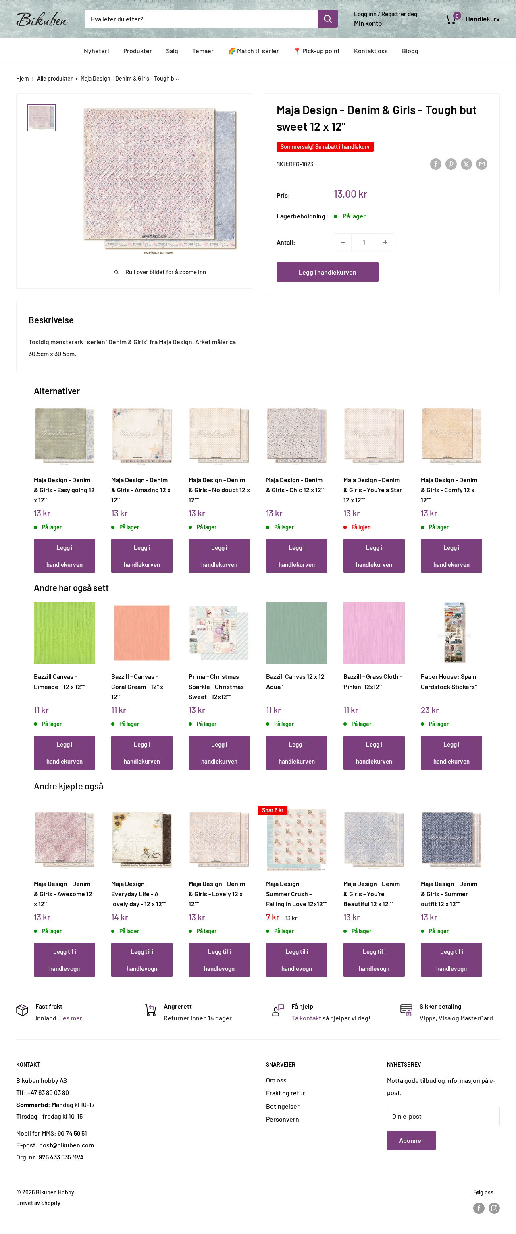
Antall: (286, 242)
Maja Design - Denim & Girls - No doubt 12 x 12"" (219, 489)
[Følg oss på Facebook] (479, 1208)
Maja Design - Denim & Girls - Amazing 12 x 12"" (141, 489)
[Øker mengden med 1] (385, 242)
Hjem (22, 78)
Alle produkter (55, 78)
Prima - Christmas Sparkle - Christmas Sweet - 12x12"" (216, 686)
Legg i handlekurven (327, 272)
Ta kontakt (306, 1018)
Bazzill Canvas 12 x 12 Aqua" (295, 681)
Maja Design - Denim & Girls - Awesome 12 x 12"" (63, 893)
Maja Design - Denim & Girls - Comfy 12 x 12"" (449, 489)
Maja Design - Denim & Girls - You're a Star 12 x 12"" (372, 489)
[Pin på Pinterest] (451, 163)
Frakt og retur (285, 1093)
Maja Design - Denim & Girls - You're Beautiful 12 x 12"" (371, 893)
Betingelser (283, 1106)
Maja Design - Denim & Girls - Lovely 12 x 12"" (217, 893)
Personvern (282, 1119)
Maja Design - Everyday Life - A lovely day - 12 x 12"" (138, 893)
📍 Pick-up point (316, 50)
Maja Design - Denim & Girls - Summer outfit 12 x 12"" (449, 893)
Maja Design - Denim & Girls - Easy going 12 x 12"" (64, 489)
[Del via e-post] (481, 163)
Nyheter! (96, 50)
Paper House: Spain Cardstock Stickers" (449, 681)
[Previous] (36, 480)
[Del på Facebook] (435, 163)
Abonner (411, 1140)
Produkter (137, 50)
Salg (172, 50)
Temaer (203, 50)
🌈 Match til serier (253, 50)
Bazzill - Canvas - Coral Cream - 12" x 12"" (137, 686)
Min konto (368, 23)
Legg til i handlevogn (64, 960)
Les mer (70, 1018)
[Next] (480, 480)
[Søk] (328, 19)
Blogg (410, 50)
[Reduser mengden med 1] (342, 242)
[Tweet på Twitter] (466, 163)
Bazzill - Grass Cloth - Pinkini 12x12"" (372, 681)
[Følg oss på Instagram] (494, 1208)
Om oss (276, 1080)
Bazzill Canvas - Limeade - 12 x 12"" (59, 681)
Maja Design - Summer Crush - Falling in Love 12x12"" (296, 893)
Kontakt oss (371, 50)
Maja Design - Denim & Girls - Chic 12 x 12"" (295, 484)
